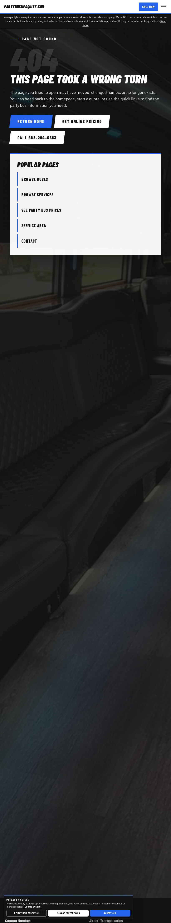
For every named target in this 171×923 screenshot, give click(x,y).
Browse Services (37, 194)
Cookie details (32, 906)
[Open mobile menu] (164, 6)
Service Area (33, 225)
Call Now (148, 7)
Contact (29, 240)
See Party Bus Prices (41, 210)
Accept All (110, 913)
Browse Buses (34, 179)
